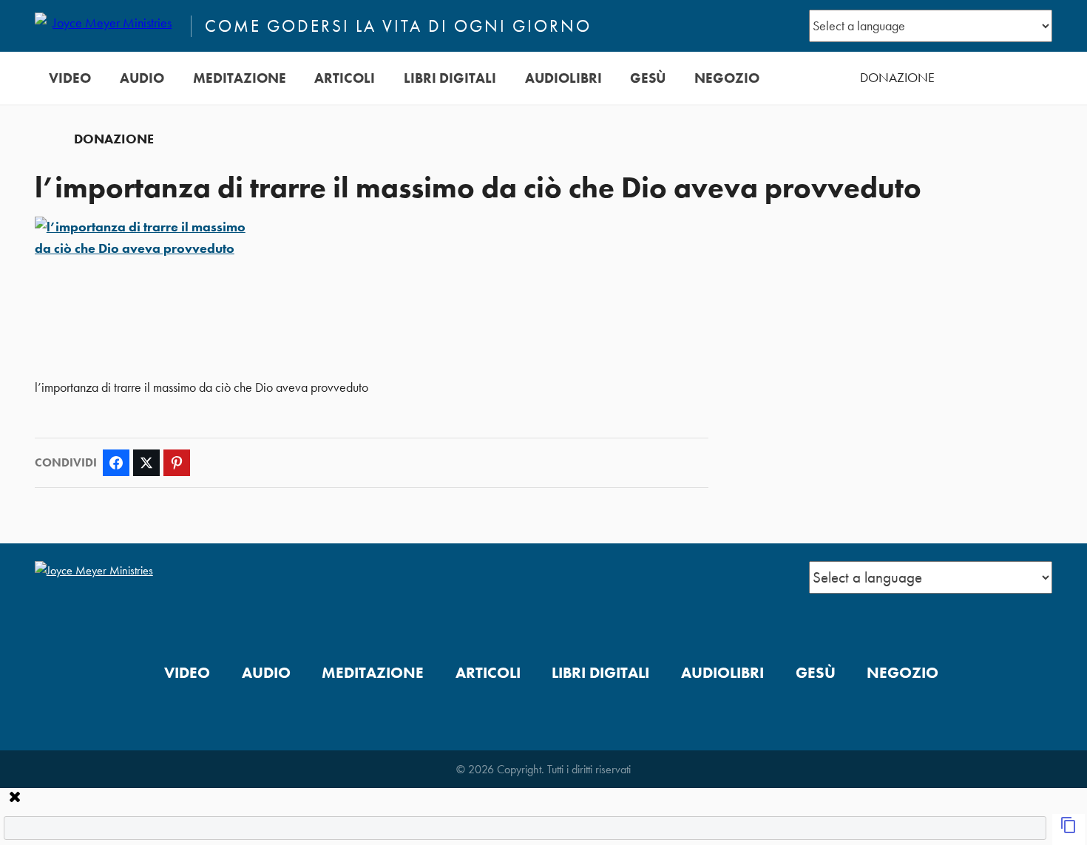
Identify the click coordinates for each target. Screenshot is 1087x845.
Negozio (726, 78)
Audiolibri (563, 78)
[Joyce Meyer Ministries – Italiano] (106, 26)
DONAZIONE (897, 77)
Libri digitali (450, 78)
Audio (142, 78)
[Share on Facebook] (116, 462)
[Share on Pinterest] (176, 462)
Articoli (344, 78)
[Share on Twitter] (146, 462)
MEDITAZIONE (239, 78)
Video (70, 78)
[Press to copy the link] (1068, 829)
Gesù (648, 78)
